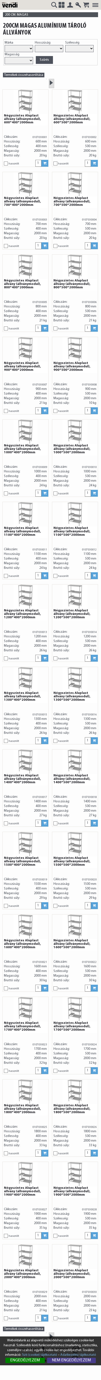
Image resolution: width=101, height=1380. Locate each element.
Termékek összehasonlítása (23, 75)
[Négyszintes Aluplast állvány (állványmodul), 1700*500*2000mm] (75, 1009)
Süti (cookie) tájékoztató (39, 1355)
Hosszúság (42, 43)
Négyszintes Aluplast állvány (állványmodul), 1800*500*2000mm (71, 1109)
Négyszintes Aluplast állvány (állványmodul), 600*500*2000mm (71, 119)
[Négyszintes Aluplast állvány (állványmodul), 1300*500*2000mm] (75, 679)
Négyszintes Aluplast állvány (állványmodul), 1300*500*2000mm (71, 696)
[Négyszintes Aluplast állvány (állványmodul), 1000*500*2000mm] (75, 432)
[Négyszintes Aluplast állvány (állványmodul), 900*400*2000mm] (25, 349)
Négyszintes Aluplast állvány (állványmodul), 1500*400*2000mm (22, 861)
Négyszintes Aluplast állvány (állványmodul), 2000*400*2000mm (22, 1274)
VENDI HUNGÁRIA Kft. (10, 4)
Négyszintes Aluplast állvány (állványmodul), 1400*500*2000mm (71, 779)
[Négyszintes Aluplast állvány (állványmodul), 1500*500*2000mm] (75, 844)
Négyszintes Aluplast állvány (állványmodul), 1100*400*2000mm (22, 531)
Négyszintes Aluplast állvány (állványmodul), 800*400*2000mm (22, 284)
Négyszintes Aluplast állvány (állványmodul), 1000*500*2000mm (71, 449)
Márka (9, 43)
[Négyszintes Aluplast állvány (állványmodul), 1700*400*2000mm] (25, 1009)
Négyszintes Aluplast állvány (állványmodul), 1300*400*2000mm (22, 696)
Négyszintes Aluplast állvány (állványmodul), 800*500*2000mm (71, 284)
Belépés (70, 5)
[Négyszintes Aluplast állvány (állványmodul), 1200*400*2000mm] (25, 597)
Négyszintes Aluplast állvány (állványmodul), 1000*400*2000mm (22, 449)
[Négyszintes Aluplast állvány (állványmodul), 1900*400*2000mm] (25, 1174)
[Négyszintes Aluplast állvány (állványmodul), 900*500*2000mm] (75, 349)
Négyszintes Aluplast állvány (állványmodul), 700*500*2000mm (71, 202)
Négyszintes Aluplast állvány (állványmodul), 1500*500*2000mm (71, 861)
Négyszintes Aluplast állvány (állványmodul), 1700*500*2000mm (71, 1026)
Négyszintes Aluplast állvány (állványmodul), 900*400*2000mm (22, 367)
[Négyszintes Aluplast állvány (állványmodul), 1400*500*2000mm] (75, 761)
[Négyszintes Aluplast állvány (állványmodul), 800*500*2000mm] (75, 267)
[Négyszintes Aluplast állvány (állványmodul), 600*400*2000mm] (25, 102)
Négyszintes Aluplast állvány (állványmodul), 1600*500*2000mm (71, 944)
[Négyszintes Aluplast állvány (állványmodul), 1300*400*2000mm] (25, 679)
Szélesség (72, 43)
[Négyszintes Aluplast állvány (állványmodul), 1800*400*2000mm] (25, 1091)
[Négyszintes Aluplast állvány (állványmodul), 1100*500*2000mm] (75, 514)
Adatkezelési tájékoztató (78, 1355)
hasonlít (14, 163)
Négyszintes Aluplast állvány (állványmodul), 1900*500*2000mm (71, 1191)
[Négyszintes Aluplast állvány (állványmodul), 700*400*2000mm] (25, 184)
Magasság (12, 54)
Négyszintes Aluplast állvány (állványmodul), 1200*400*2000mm (22, 614)
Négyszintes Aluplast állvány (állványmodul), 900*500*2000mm (71, 367)
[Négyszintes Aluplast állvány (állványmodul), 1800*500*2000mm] (75, 1091)
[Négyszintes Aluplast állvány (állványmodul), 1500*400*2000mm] (25, 844)
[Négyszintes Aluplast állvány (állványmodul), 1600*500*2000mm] (75, 926)
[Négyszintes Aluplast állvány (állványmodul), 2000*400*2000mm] (25, 1256)
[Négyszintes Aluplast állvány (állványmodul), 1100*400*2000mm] (25, 514)
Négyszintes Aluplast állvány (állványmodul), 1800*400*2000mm (22, 1109)
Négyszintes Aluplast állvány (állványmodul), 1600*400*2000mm (22, 944)
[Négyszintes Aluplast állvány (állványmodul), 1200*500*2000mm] (75, 597)
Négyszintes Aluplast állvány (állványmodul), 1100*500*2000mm (71, 531)
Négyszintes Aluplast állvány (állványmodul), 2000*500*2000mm (71, 1274)
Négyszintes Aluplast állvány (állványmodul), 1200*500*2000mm (71, 614)
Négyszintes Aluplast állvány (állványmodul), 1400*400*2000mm (22, 779)
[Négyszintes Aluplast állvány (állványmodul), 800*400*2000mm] (25, 267)
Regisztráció (78, 5)
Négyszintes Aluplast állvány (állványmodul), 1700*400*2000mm (22, 1026)
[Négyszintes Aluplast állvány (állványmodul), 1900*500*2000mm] (75, 1174)
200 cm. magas (16, 15)
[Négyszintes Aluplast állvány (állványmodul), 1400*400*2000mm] (25, 761)
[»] (51, 82)
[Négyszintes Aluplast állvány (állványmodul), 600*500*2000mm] (75, 102)
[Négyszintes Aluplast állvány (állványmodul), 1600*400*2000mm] (25, 926)
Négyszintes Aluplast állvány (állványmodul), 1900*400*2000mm (22, 1191)
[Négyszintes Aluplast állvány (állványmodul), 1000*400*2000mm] (25, 432)
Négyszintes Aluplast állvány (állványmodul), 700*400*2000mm (22, 202)
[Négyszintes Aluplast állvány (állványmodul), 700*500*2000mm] (75, 184)
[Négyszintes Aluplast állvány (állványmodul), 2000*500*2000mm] (75, 1256)
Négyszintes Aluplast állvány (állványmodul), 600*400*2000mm (22, 119)
